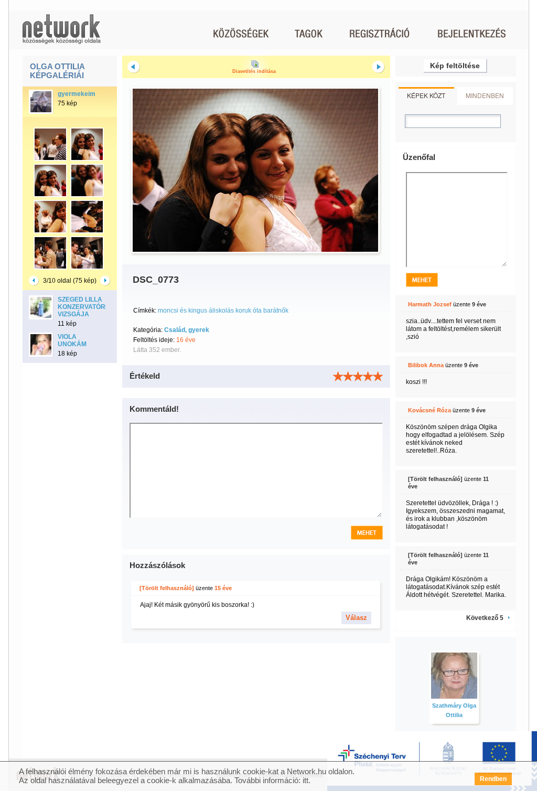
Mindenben (485, 95)
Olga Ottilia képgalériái (57, 71)
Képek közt (426, 95)
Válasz (356, 618)
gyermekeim (76, 94)
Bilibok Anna (426, 365)
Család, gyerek (186, 330)
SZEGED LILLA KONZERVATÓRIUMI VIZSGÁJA (88, 307)
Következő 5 (484, 618)
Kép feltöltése (455, 65)
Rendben (493, 779)
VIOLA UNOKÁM (72, 340)
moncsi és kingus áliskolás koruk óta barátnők (223, 310)
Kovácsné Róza (429, 410)
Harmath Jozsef (430, 304)
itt (305, 780)
